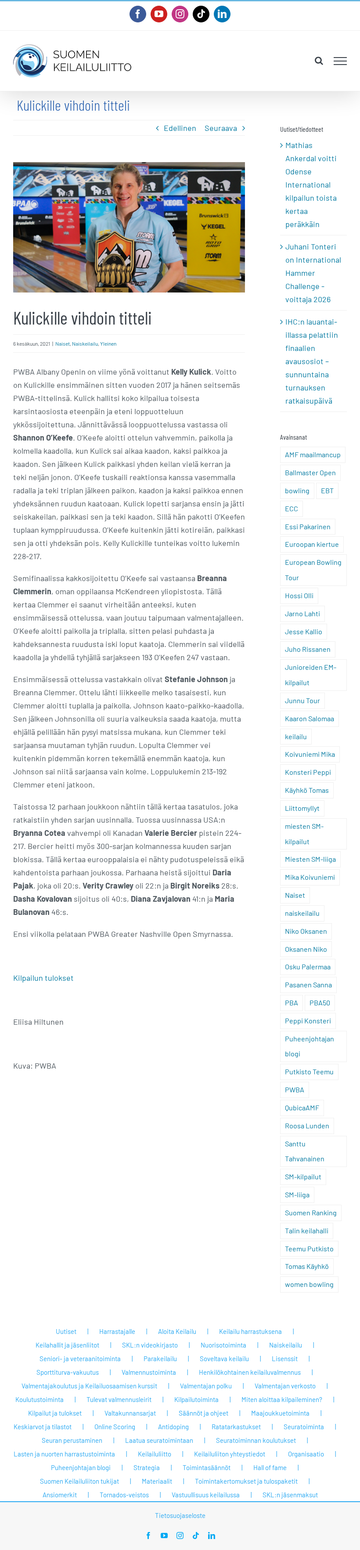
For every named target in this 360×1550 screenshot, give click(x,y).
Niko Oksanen (306, 931)
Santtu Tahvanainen (304, 1151)
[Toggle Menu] (340, 61)
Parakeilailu (160, 1358)
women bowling (309, 1284)
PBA (291, 1002)
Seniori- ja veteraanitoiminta (80, 1358)
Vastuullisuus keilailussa (206, 1495)
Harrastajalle (117, 1331)
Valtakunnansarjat (130, 1413)
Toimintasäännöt (206, 1467)
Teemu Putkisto (309, 1248)
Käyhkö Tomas (307, 790)
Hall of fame (270, 1467)
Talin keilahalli (306, 1230)
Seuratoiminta (304, 1427)
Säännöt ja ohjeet (203, 1413)
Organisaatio (306, 1454)
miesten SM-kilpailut (304, 833)
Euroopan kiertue (312, 544)
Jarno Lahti (302, 613)
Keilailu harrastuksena (250, 1331)
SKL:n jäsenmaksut (290, 1495)
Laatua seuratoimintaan (159, 1440)
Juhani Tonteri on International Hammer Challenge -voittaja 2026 (313, 273)
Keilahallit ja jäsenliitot (67, 1345)
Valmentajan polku (206, 1386)
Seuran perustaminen (72, 1440)
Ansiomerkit (60, 1495)
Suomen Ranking (311, 1212)
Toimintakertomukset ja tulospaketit (246, 1481)
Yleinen (108, 343)
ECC (291, 508)
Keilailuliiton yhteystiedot (229, 1454)
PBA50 (320, 1002)
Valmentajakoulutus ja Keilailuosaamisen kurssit (89, 1386)
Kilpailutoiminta (196, 1399)
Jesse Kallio (303, 631)
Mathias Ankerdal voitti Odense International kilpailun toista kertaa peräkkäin (311, 184)
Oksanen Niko (306, 949)
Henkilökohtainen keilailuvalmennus (250, 1372)
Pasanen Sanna (308, 984)
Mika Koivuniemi (310, 877)
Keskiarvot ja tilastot (43, 1427)
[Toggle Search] (319, 60)
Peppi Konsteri (308, 1020)
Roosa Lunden (307, 1125)
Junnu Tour (302, 700)
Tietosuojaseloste (180, 1515)
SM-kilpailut (303, 1176)
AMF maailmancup (313, 454)
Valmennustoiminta (149, 1372)
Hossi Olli (299, 595)
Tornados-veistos (124, 1495)
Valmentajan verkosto (285, 1386)
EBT (327, 490)
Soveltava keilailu (224, 1358)
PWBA (294, 1089)
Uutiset (66, 1331)
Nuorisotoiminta (223, 1345)
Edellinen (180, 128)
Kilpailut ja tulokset (55, 1413)
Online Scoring (114, 1427)
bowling (297, 490)
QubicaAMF (302, 1107)
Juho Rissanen (308, 649)
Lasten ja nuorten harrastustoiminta (64, 1454)
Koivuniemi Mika (310, 754)
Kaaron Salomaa (309, 718)
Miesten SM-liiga (310, 859)
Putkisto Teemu (309, 1071)
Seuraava (221, 128)
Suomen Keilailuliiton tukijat (79, 1481)
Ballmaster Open (310, 472)
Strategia (146, 1467)
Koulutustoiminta (39, 1399)
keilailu (296, 736)
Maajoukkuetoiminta (280, 1413)
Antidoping (173, 1427)
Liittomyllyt (302, 808)
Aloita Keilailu (177, 1331)
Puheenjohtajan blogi (309, 1046)
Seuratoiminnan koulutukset (256, 1440)
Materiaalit (157, 1481)
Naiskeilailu (85, 343)
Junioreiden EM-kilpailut (310, 674)
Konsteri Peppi (308, 772)
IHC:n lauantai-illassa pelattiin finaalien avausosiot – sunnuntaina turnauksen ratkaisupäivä (311, 361)
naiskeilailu (302, 913)
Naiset (62, 343)
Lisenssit (285, 1358)
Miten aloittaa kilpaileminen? (281, 1399)
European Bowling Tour (313, 570)
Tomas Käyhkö (307, 1266)
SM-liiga (297, 1194)
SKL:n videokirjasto (150, 1345)
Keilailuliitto (154, 1454)
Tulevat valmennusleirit (118, 1399)
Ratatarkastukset (236, 1427)
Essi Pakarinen (308, 526)
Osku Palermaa (308, 966)
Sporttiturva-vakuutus (67, 1372)
